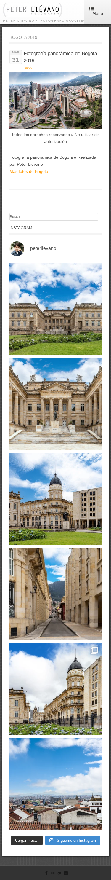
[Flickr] (53, 874)
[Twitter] (59, 874)
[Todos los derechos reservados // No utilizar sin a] (55, 309)
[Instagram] (66, 874)
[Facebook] (46, 874)
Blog (29, 68)
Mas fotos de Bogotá (28, 171)
